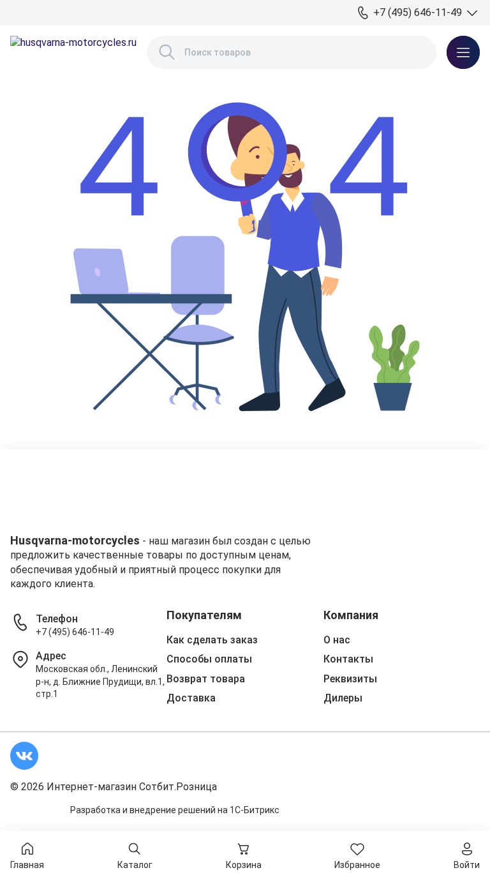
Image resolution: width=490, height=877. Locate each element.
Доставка (191, 698)
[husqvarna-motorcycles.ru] (73, 52)
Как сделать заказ (212, 640)
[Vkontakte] (24, 756)
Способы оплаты (209, 659)
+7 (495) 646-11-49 (75, 632)
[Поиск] (167, 52)
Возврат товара (206, 679)
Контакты (348, 659)
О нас (336, 640)
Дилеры (342, 698)
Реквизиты (350, 679)
